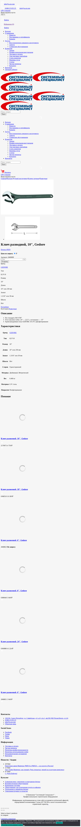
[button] (2, 443)
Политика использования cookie (16, 752)
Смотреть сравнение (8, 819)
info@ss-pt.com (9, 4)
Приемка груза (14, 60)
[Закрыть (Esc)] (8, 808)
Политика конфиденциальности (16, 750)
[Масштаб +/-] (2, 808)
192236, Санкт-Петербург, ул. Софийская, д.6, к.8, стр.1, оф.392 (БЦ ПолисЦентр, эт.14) (36, 718)
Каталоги (12, 66)
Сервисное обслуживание (18, 47)
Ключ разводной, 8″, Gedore (14, 591)
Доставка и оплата (16, 54)
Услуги (7, 41)
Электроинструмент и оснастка (16, 791)
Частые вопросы (15, 64)
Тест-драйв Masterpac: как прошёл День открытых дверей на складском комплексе (34, 770)
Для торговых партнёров (18, 56)
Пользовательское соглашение (16, 754)
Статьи (11, 62)
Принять (59, 823)
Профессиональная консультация (21, 52)
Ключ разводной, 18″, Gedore (14, 489)
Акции (11, 50)
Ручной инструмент (20, 178)
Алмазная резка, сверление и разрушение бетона (22, 782)
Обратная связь (10, 724)
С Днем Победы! (11, 773)
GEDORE (4, 267)
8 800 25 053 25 (10, 720)
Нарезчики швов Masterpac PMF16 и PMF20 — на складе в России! (29, 766)
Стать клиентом (15, 58)
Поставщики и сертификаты (19, 37)
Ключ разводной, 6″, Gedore (14, 540)
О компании (9, 33)
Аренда (12, 45)
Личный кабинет (11, 69)
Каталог (8, 31)
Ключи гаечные (33, 178)
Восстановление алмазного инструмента (24, 43)
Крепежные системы (12, 785)
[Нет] (24, 825)
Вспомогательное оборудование (16, 783)
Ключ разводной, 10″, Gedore (14, 438)
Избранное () (9, 24)
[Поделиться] (6, 808)
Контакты (8, 68)
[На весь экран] (4, 808)
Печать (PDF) (6, 250)
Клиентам (8, 48)
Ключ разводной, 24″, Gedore (14, 641)
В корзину (5, 261)
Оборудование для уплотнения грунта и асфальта (23, 787)
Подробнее (5, 307)
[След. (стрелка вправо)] (4, 810)
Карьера (12, 39)
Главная (4, 178)
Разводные (43, 178)
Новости (12, 35)
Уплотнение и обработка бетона (16, 789)
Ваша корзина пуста (8, 12)
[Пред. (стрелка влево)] (2, 810)
